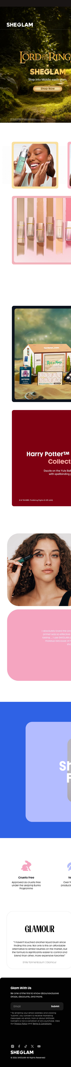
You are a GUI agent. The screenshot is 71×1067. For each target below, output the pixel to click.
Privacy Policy (20, 1023)
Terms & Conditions (42, 1023)
